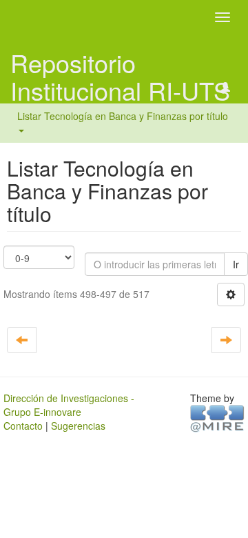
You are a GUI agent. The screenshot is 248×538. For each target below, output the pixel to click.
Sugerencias (78, 425)
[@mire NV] (217, 417)
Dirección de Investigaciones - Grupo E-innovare (68, 405)
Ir (236, 264)
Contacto (23, 425)
